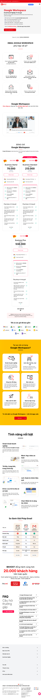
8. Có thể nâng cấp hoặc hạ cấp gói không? (27, 621)
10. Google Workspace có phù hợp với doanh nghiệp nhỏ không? (27, 627)
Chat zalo (20, 418)
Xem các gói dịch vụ (9, 29)
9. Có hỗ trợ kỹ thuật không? (26, 624)
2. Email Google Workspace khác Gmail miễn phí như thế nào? (27, 598)
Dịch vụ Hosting (5, 647)
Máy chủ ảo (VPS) (6, 650)
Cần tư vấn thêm (9, 611)
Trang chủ (14, 37)
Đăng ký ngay (11, 174)
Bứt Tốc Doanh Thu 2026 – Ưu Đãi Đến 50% (10, 1)
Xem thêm (18, 555)
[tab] (28, 595)
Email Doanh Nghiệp (6, 657)
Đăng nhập (31, 4)
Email (18, 37)
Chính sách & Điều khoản (7, 674)
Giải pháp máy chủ (6, 653)
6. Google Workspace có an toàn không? (27, 613)
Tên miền (4, 664)
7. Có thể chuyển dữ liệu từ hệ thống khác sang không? (26, 617)
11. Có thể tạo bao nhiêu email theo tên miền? (27, 631)
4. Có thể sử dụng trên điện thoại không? (27, 606)
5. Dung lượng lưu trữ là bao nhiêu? (27, 609)
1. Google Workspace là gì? (25, 595)
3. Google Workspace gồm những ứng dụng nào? (27, 602)
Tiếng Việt (21, 684)
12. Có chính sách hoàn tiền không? (25, 635)
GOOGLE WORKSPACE (24, 37)
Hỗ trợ (3, 671)
